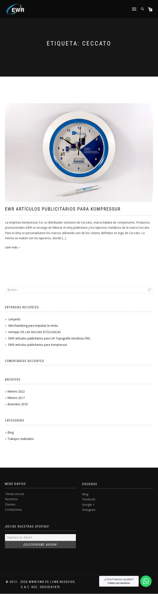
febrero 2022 (16, 391)
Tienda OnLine (14, 494)
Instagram (89, 510)
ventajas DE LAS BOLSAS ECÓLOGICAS (34, 332)
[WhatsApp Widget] (146, 581)
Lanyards (14, 319)
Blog (10, 432)
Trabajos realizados (20, 439)
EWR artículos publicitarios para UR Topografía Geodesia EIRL (49, 338)
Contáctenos (13, 509)
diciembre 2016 (17, 404)
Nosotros (11, 499)
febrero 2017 (16, 398)
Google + (88, 505)
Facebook (88, 499)
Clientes (10, 504)
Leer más (11, 247)
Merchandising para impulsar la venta (33, 325)
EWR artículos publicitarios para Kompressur (63, 209)
